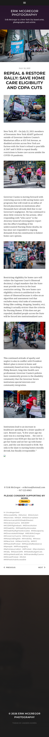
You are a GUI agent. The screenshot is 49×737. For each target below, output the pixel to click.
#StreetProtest (11, 557)
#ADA (18, 518)
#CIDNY (25, 523)
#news (37, 538)
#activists (9, 518)
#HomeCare (29, 536)
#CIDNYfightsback (13, 525)
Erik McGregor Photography (24, 12)
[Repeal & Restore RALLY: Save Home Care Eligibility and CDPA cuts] (24, 470)
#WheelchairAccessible (15, 559)
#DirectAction (30, 525)
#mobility (27, 538)
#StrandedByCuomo (34, 554)
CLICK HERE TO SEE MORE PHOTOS (19, 125)
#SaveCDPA (17, 552)
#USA (23, 557)
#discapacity (38, 531)
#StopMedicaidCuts (14, 554)
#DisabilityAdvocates (26, 528)
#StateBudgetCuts (33, 552)
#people (9, 546)
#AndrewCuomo (12, 523)
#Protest (28, 549)
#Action (23, 515)
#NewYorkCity (23, 541)
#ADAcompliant (30, 518)
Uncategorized (12, 512)
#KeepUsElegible (13, 538)
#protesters (39, 549)
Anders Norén (29, 723)
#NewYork (9, 541)
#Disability (10, 528)
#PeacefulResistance (32, 544)
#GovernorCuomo (13, 536)
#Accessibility (11, 515)
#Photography (21, 546)
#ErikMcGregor (33, 533)
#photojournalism (13, 549)
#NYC (34, 541)
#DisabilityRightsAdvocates (17, 531)
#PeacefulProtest (13, 544)
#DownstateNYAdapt (14, 533)
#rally (7, 552)
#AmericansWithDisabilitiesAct (19, 520)
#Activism (33, 515)
